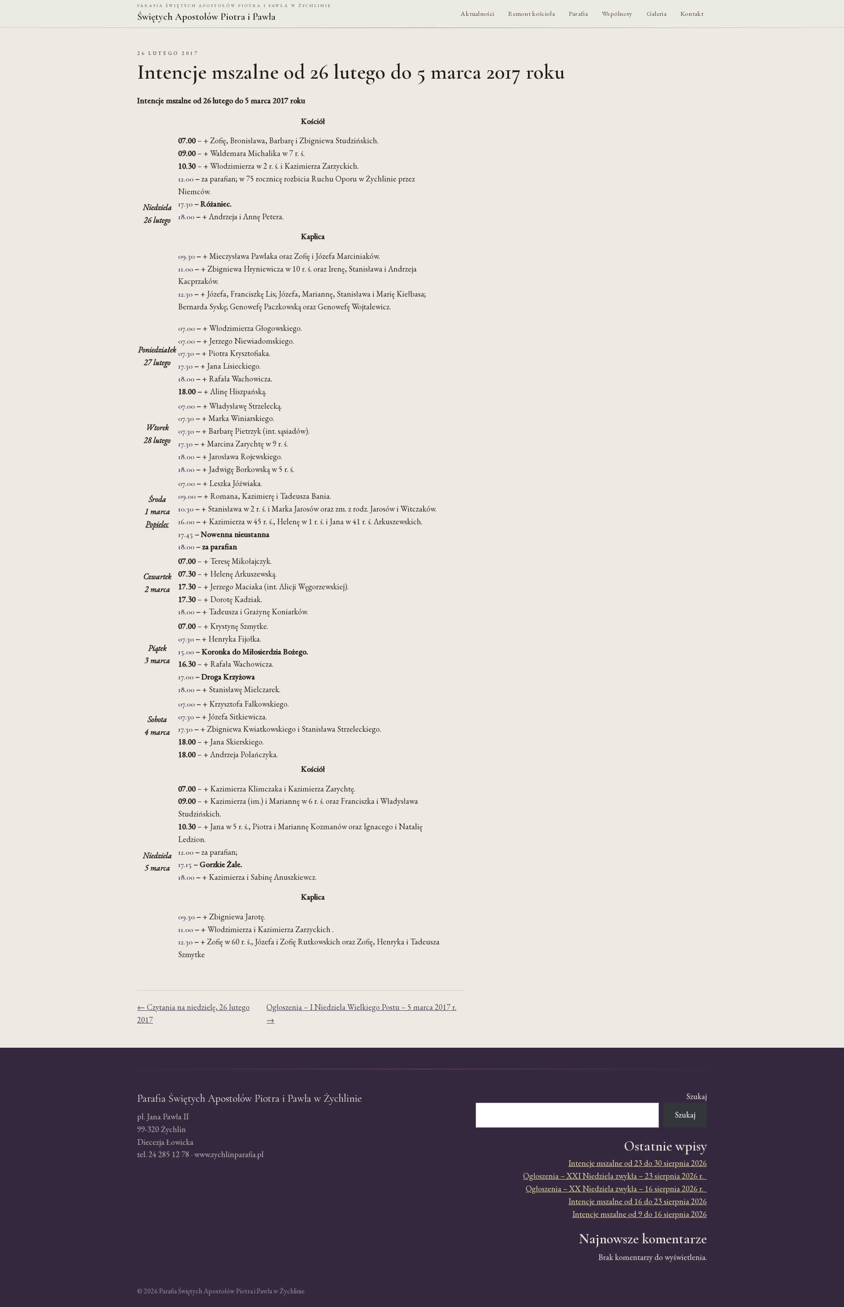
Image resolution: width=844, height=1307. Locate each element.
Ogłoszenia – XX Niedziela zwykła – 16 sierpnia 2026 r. (616, 1189)
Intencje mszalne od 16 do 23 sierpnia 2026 (637, 1201)
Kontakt (691, 13)
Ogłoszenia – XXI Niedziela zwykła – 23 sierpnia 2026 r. (615, 1176)
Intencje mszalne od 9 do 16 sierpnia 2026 (639, 1214)
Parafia (578, 13)
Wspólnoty (617, 13)
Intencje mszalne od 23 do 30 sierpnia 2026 (637, 1163)
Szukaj (696, 1096)
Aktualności (477, 13)
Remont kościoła (531, 13)
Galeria (656, 13)
